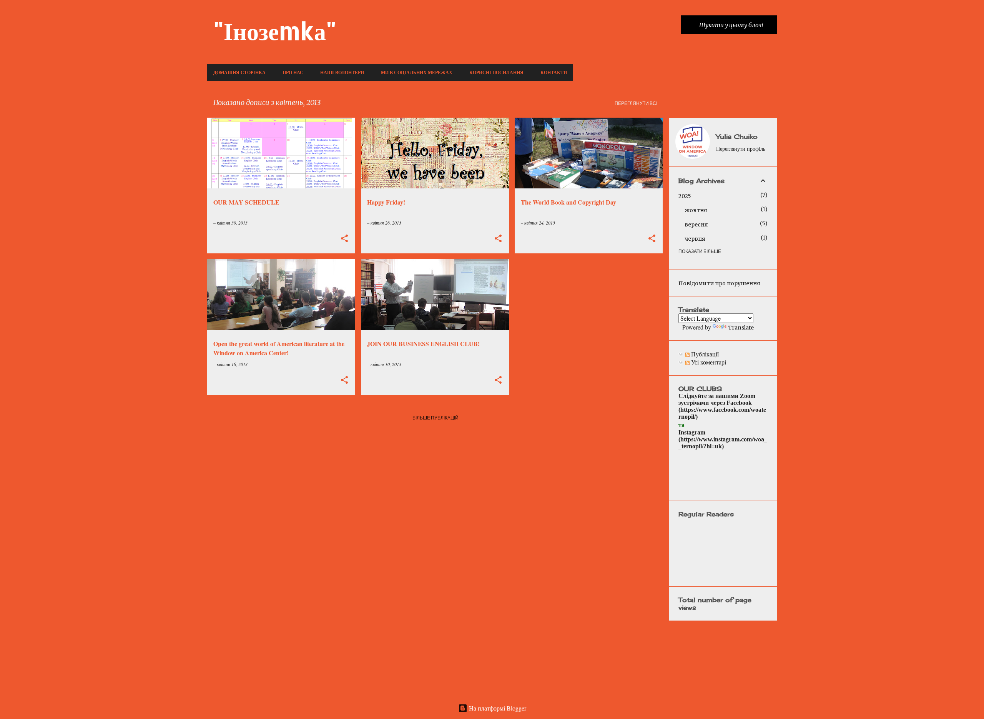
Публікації (704, 354)
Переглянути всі (636, 103)
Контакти (553, 72)
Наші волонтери (342, 72)
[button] (344, 239)
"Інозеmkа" (274, 30)
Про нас (293, 72)
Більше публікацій (435, 418)
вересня (696, 224)
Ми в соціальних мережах (416, 72)
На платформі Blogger (496, 708)
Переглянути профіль (740, 148)
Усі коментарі (708, 362)
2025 (684, 196)
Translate (741, 327)
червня (695, 238)
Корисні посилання (496, 72)
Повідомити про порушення (719, 283)
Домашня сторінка (239, 72)
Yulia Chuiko (737, 136)
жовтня (696, 210)
